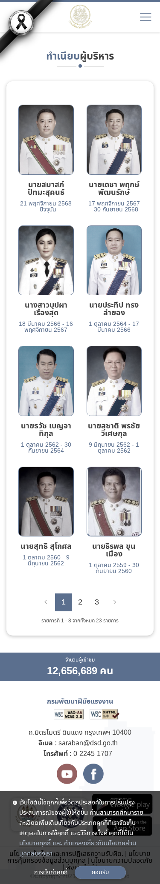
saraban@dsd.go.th (88, 743)
